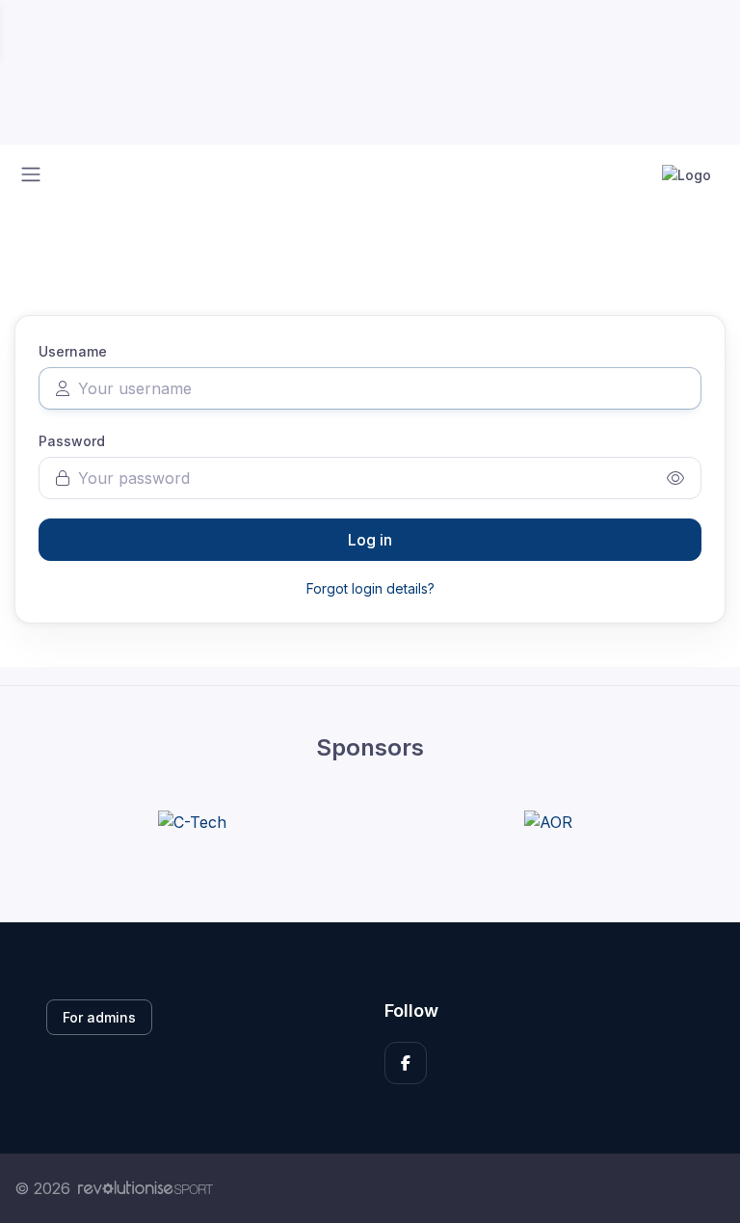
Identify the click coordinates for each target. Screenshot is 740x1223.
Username (73, 351)
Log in (370, 539)
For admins (99, 1017)
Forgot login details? (370, 588)
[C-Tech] (192, 821)
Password (72, 441)
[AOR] (548, 821)
